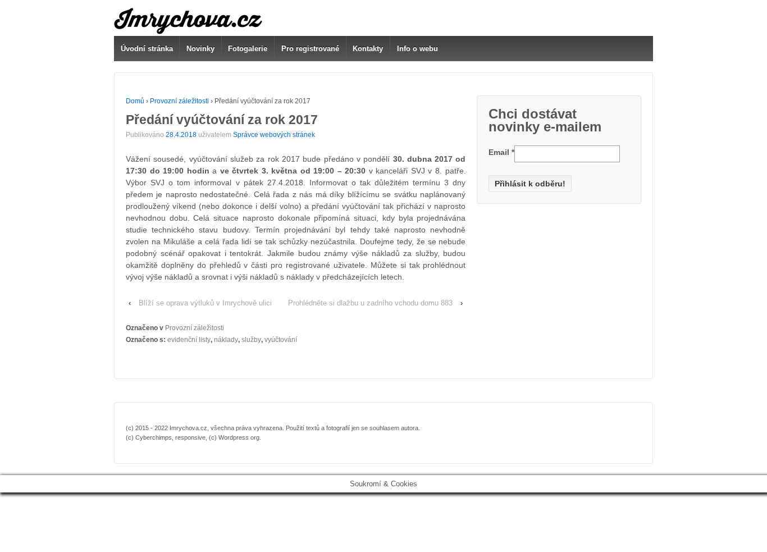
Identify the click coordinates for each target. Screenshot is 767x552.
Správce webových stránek (274, 135)
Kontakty (368, 48)
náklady (226, 340)
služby (251, 340)
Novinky (200, 48)
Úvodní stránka (147, 48)
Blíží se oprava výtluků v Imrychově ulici (205, 303)
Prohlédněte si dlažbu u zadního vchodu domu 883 (370, 303)
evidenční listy (189, 340)
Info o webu (417, 48)
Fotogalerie (247, 48)
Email (501, 152)
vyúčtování (280, 340)
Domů (135, 101)
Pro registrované (310, 48)
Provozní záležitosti (179, 101)
